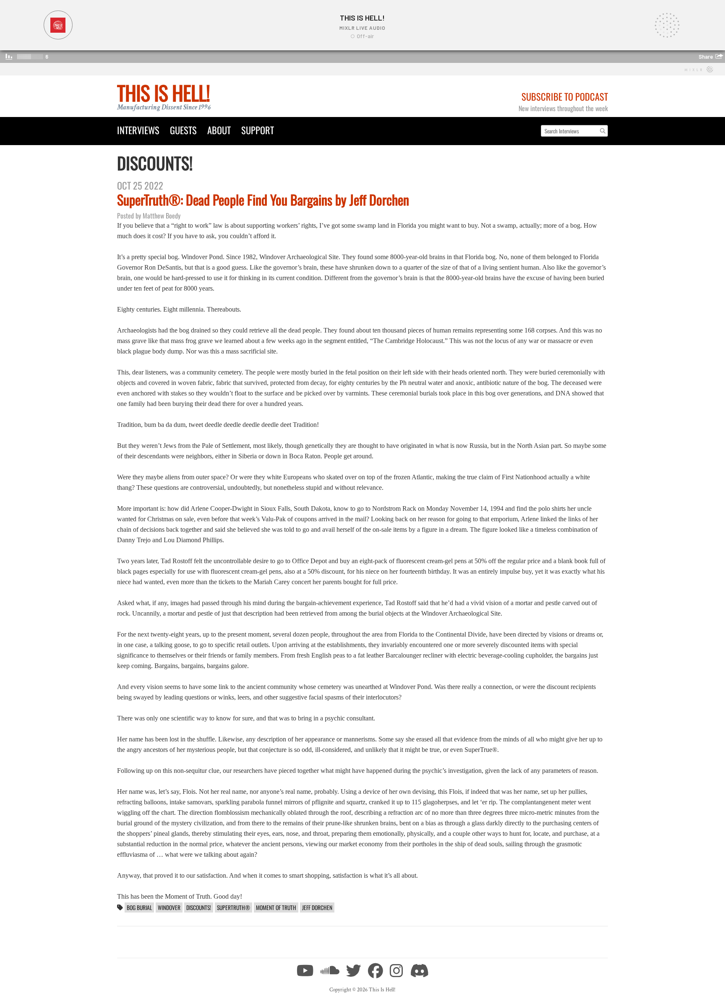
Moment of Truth (276, 907)
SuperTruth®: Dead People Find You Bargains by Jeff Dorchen (263, 199)
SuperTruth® (233, 907)
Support (257, 130)
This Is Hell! (163, 92)
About (219, 130)
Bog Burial (139, 907)
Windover (169, 907)
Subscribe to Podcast (565, 96)
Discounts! (198, 907)
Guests (183, 130)
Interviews (138, 130)
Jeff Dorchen (317, 907)
